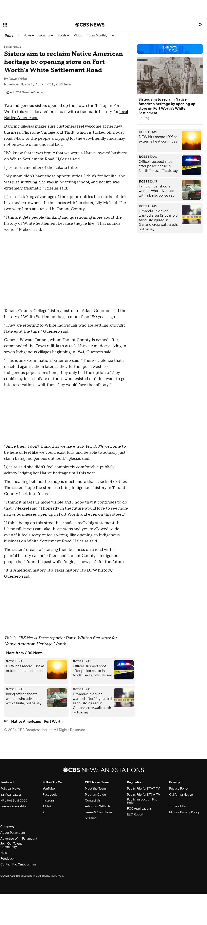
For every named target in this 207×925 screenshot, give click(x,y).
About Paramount (12, 832)
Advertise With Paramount (18, 838)
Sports (62, 35)
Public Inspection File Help (142, 801)
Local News (12, 46)
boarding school (74, 182)
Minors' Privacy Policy (184, 812)
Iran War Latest (10, 794)
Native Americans (26, 721)
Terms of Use (178, 806)
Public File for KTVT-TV (143, 788)
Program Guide (95, 794)
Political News (10, 788)
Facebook (50, 794)
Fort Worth (53, 721)
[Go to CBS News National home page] (90, 25)
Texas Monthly (97, 35)
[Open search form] (200, 24)
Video (78, 35)
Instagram (49, 800)
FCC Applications (139, 808)
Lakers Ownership (13, 806)
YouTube (49, 788)
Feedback (7, 858)
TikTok (47, 806)
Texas (9, 36)
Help (3, 852)
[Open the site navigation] (32, 25)
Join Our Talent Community (11, 845)
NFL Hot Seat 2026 (13, 800)
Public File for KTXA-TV (143, 794)
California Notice (181, 794)
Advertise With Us (97, 806)
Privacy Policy (179, 788)
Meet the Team (95, 788)
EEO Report (135, 814)
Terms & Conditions (98, 812)
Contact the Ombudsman (18, 864)
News (27, 35)
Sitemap (90, 818)
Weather (45, 35)
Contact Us (92, 800)
